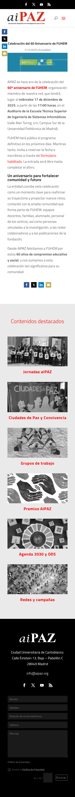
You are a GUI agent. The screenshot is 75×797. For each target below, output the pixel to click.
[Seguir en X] (34, 4)
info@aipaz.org (37, 673)
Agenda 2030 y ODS (37, 554)
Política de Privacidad (33, 769)
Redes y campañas (37, 600)
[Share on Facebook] (4, 31)
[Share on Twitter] (4, 39)
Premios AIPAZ (38, 509)
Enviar (61, 777)
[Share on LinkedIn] (4, 46)
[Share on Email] (4, 53)
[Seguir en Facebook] (26, 4)
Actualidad (44, 50)
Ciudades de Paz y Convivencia (37, 418)
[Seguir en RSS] (49, 4)
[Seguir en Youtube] (41, 4)
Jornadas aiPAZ (37, 372)
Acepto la (28, 769)
